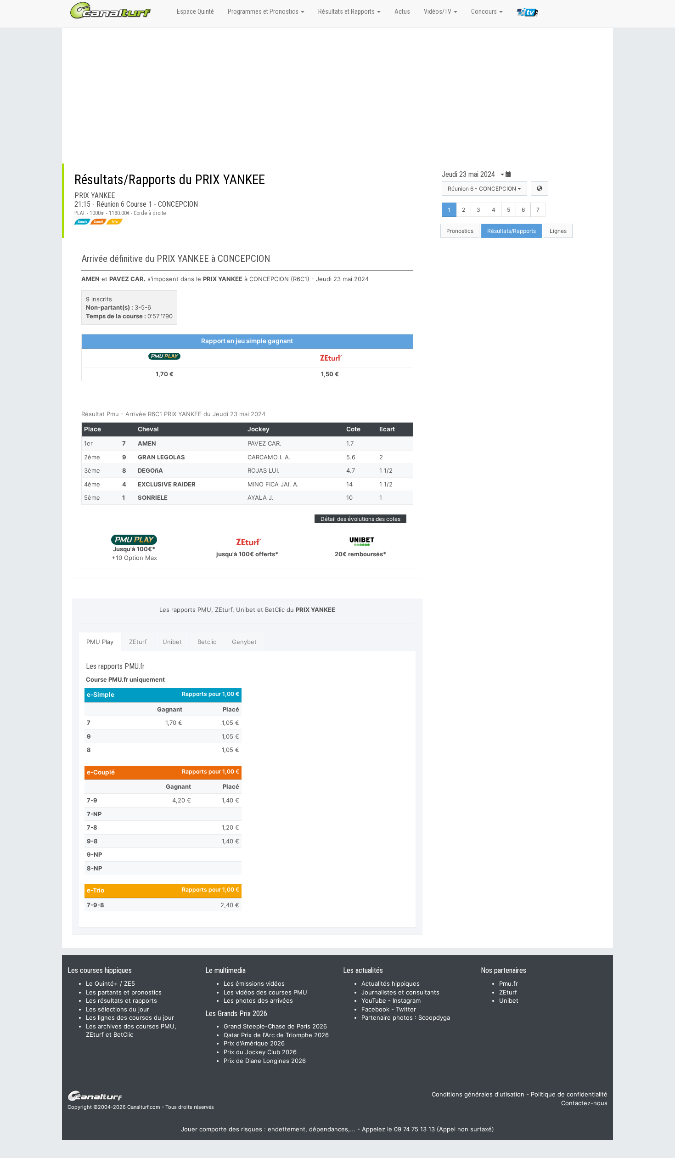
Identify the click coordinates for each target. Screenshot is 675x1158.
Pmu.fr (508, 983)
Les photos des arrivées (258, 1000)
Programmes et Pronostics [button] (264, 11)
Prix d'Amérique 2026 (254, 1043)
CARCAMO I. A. (269, 457)
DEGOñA (150, 470)
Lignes (558, 230)
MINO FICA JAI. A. (273, 484)
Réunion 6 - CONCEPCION (483, 188)
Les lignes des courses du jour (130, 1017)
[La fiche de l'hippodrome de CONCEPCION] (539, 188)
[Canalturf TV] (527, 14)
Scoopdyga (434, 1017)
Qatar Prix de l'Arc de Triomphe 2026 (276, 1035)
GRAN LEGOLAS (161, 457)
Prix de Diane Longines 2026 (265, 1060)
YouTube (373, 1000)
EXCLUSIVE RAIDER (167, 484)
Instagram (407, 1000)
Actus (402, 11)
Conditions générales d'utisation (478, 1094)
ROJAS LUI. (264, 470)
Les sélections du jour (117, 1009)
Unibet (172, 641)
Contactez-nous (584, 1103)
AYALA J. (261, 497)
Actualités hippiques (390, 983)
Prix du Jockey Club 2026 (260, 1052)
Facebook (375, 1009)
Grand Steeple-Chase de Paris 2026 (275, 1026)
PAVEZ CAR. (264, 443)
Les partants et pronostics (124, 992)
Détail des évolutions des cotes (360, 518)
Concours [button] (484, 11)
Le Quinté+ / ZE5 (110, 983)
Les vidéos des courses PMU (265, 992)
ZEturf (138, 641)
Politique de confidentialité (569, 1094)
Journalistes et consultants (400, 992)
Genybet (244, 641)
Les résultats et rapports (121, 1000)
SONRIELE (153, 497)
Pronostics (459, 230)
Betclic (206, 641)
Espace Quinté (195, 11)
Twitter (406, 1009)
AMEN (147, 443)
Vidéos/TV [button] (438, 11)
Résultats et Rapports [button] (347, 11)
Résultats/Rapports (511, 230)
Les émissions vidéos (254, 983)
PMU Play (99, 641)
